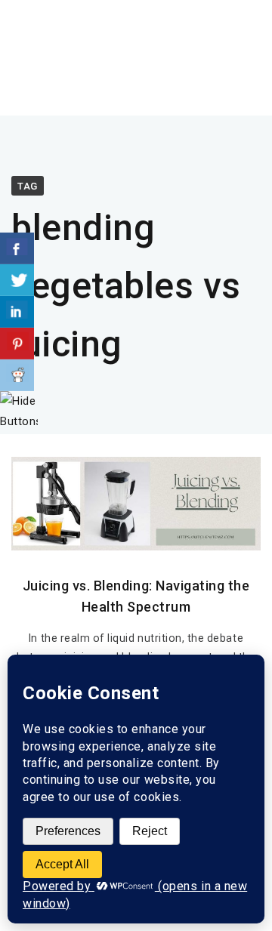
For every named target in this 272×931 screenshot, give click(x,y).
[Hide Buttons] (19, 421)
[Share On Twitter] (17, 280)
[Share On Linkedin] (17, 312)
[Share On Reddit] (17, 375)
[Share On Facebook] (17, 248)
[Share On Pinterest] (17, 343)
